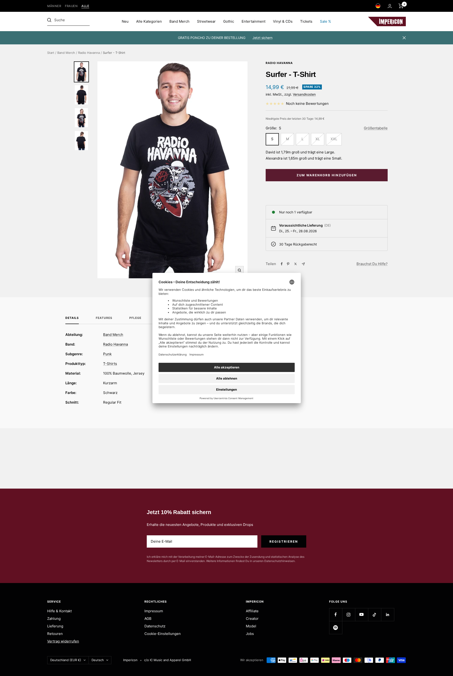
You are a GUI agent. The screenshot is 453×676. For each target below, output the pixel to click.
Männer (54, 6)
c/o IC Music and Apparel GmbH (167, 660)
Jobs (250, 633)
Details (72, 318)
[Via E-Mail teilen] (303, 264)
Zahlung (54, 618)
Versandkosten (304, 94)
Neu (125, 21)
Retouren (55, 633)
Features (104, 318)
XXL (334, 139)
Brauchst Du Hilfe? (372, 264)
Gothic (228, 21)
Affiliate (252, 611)
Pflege (135, 318)
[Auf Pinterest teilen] (288, 264)
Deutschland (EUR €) (65, 660)
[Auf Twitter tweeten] (296, 264)
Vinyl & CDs (283, 21)
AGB (147, 618)
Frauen (71, 6)
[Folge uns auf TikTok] (374, 614)
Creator (252, 618)
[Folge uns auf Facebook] (335, 614)
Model (251, 626)
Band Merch (179, 21)
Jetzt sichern (262, 38)
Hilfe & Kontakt (59, 611)
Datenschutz (154, 626)
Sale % (325, 21)
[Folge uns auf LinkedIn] (387, 614)
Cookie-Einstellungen (162, 633)
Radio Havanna (89, 53)
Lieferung (55, 626)
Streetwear (206, 21)
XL (317, 139)
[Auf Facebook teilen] (282, 264)
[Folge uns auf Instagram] (348, 614)
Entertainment (253, 21)
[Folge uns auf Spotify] (335, 627)
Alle (85, 6)
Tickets (306, 21)
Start (50, 53)
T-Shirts (110, 363)
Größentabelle (376, 128)
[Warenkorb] (400, 6)
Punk (107, 354)
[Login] (390, 6)
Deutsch (98, 660)
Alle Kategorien (149, 21)
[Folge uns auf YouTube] (361, 614)
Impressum (153, 611)
